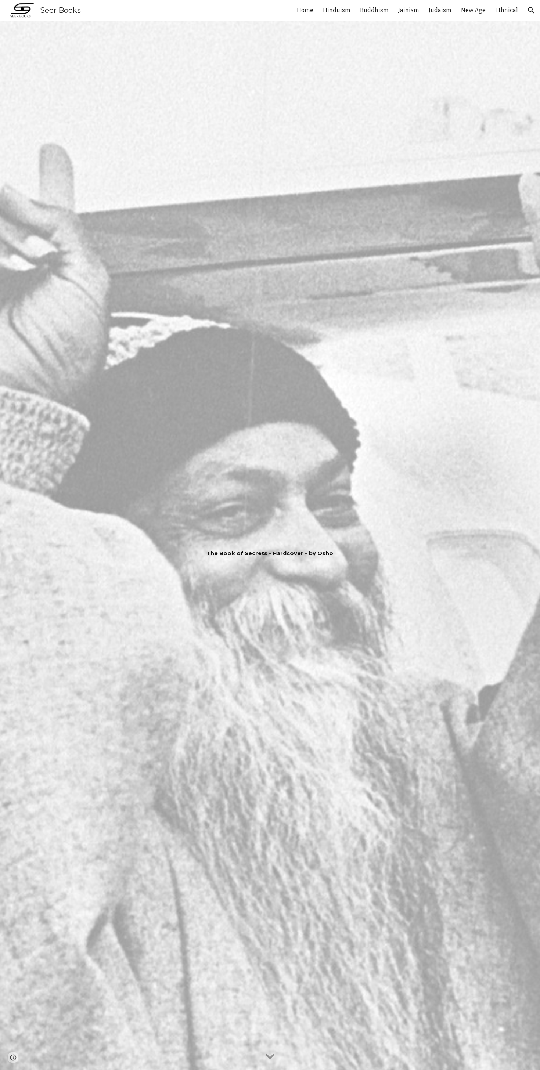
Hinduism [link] (336, 10)
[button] (531, 10)
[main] (270, 545)
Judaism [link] (440, 10)
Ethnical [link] (506, 10)
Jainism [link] (408, 10)
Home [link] (305, 10)
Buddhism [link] (374, 10)
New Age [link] (473, 10)
